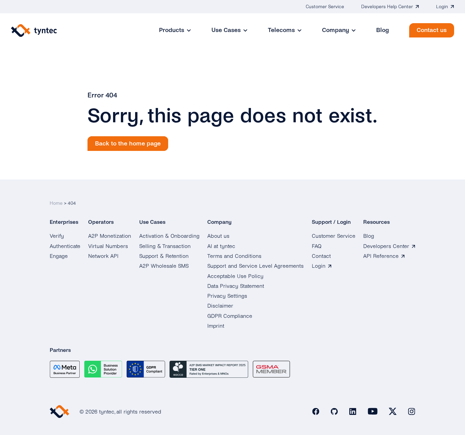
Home (56, 203)
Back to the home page (128, 143)
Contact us (432, 30)
